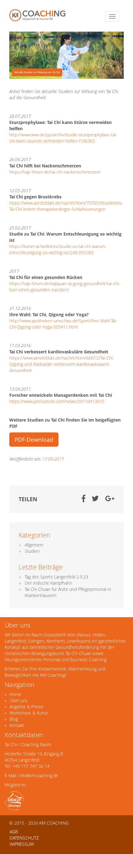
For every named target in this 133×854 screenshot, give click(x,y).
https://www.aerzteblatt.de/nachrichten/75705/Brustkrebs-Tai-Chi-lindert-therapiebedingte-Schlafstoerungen (66, 206)
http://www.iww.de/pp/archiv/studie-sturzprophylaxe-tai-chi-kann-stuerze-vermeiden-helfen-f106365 (63, 138)
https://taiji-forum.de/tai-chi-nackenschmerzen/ (55, 172)
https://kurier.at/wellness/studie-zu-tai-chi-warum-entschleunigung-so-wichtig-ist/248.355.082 (57, 249)
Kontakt (17, 725)
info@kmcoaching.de (38, 775)
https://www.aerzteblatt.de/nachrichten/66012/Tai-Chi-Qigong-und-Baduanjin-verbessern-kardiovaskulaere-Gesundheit (61, 364)
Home (15, 694)
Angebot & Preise (26, 707)
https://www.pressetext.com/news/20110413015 (57, 401)
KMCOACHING (37, 15)
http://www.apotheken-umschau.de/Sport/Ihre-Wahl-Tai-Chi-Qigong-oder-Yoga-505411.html (63, 324)
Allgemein (34, 545)
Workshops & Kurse (29, 713)
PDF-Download (34, 439)
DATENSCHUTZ (24, 838)
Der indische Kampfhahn (48, 583)
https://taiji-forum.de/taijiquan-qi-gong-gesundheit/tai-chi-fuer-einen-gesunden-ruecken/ (64, 287)
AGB (14, 831)
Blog (14, 719)
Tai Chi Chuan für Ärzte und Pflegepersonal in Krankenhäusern (68, 592)
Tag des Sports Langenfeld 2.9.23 (56, 577)
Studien (32, 551)
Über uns (19, 700)
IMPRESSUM (22, 844)
